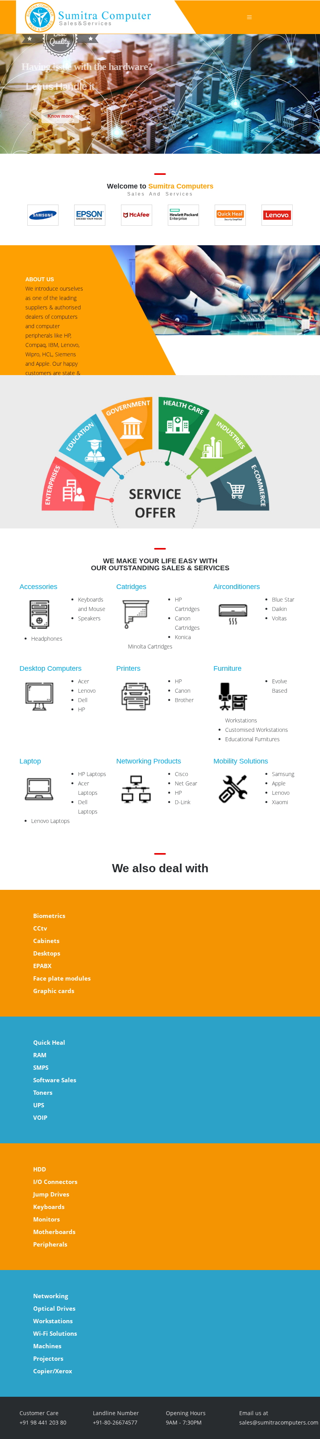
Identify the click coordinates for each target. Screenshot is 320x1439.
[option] (43, 215)
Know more (60, 116)
